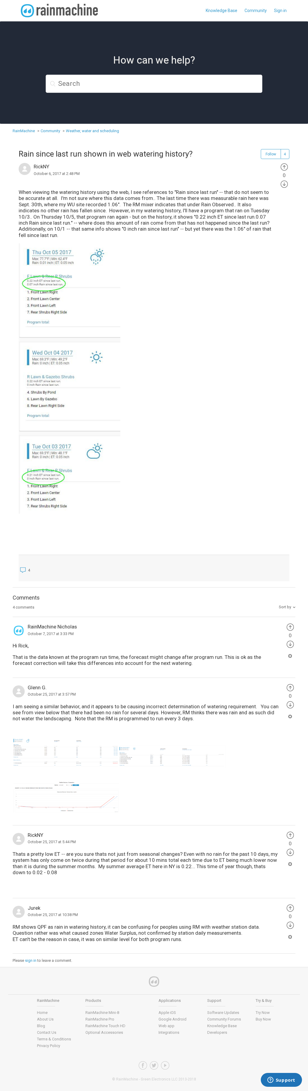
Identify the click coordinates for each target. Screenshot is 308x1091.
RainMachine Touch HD (105, 1026)
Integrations (169, 1032)
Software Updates (223, 1012)
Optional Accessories (104, 1032)
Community (256, 10)
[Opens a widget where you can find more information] (281, 1080)
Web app (166, 1026)
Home (42, 1012)
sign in (30, 960)
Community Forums (224, 1019)
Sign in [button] (280, 10)
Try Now (263, 1012)
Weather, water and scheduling (92, 131)
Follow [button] (271, 154)
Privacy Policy (48, 1045)
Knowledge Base (221, 10)
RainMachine (24, 131)
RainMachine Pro (99, 1019)
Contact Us (46, 1032)
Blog (41, 1026)
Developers (217, 1032)
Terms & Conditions (54, 1039)
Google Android (172, 1019)
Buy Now (263, 1019)
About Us (45, 1019)
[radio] (284, 167)
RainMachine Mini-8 (102, 1012)
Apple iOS (167, 1012)
